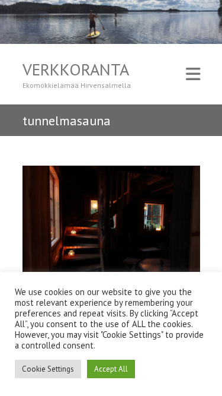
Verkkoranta (75, 69)
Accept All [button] (111, 369)
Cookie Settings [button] (48, 369)
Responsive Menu (193, 74)
